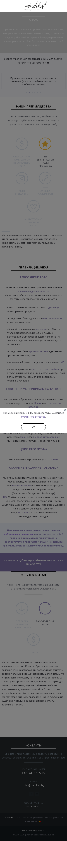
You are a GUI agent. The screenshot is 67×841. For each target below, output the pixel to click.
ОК (33, 427)
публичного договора (33, 416)
